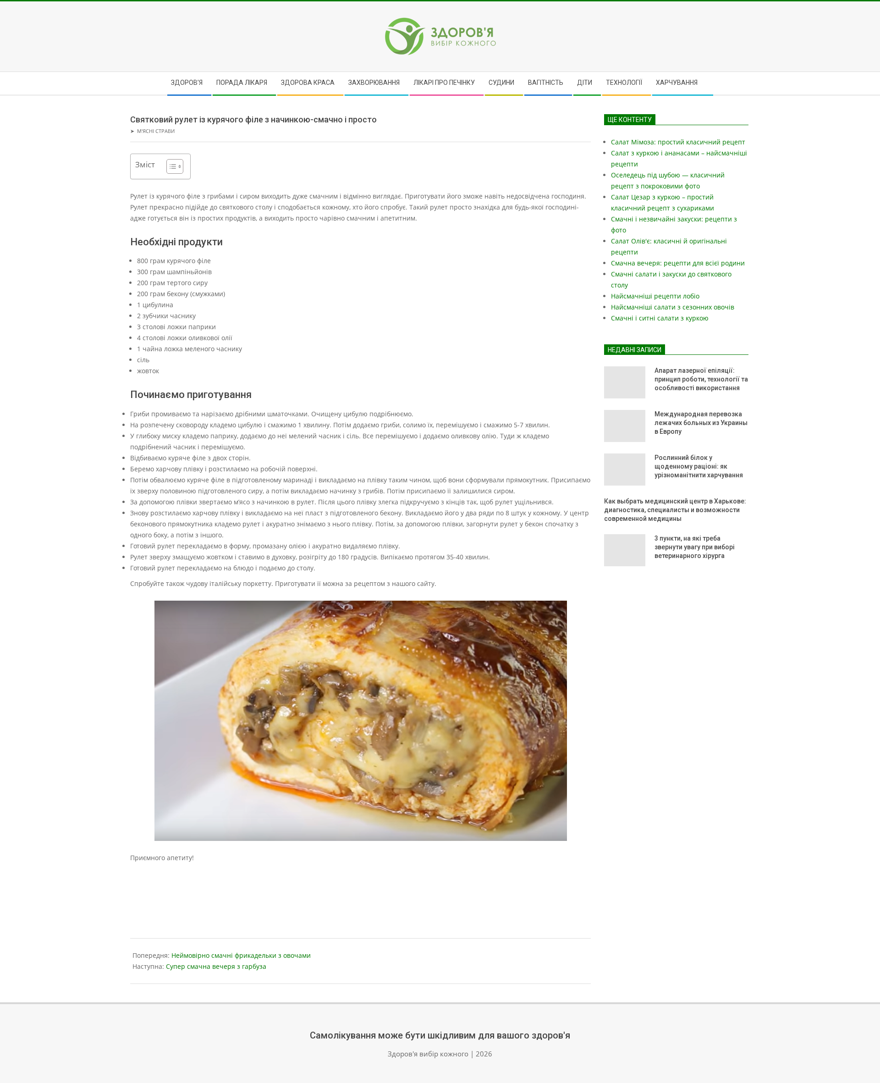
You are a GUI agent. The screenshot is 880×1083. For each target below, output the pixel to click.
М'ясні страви (156, 130)
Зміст (145, 164)
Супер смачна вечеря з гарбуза (216, 966)
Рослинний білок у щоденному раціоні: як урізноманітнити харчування (698, 466)
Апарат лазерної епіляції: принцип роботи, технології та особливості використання (701, 379)
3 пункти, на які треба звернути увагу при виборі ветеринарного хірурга (694, 547)
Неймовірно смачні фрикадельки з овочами (241, 955)
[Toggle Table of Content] (170, 166)
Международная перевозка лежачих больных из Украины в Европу (701, 422)
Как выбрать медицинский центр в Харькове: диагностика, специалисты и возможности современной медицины (675, 509)
